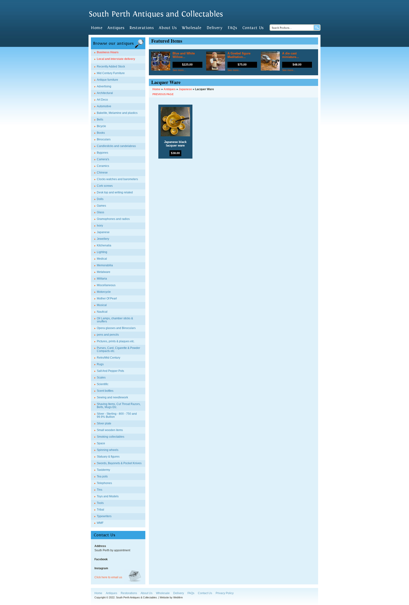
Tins (99, 489)
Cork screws (105, 185)
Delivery (215, 28)
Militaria (102, 278)
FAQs (232, 28)
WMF (100, 523)
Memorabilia (105, 265)
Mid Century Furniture (111, 73)
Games (101, 205)
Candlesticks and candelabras (116, 146)
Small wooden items (110, 430)
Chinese (102, 172)
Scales (101, 377)
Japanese (103, 232)
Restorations (141, 28)
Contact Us (253, 28)
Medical (102, 258)
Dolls (100, 199)
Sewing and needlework (112, 397)
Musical (102, 305)
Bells (100, 119)
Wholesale (191, 28)
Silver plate (104, 423)
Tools (100, 503)
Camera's (103, 159)
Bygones (102, 152)
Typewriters (104, 516)
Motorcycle (104, 292)
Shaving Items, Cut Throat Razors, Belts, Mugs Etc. (119, 405)
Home (96, 28)
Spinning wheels (107, 450)
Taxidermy (103, 470)
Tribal (100, 509)
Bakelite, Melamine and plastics (117, 113)
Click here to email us (108, 577)
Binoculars (104, 139)
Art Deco (102, 99)
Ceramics (103, 166)
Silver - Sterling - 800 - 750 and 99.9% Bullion (117, 415)
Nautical (102, 311)
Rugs (100, 364)
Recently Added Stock (111, 66)
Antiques (115, 28)
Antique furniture (107, 79)
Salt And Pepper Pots (110, 371)
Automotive (104, 106)
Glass (100, 212)
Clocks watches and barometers (117, 179)
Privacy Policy (225, 593)
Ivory (100, 225)
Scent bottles (105, 390)
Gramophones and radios (113, 219)
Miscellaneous (106, 285)
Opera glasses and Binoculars (116, 328)
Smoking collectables (110, 436)
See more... (179, 70)
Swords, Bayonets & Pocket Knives (119, 463)
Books (101, 132)
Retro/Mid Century (108, 357)
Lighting (102, 252)
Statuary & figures (108, 456)
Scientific (102, 384)
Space (101, 443)
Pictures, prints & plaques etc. (116, 341)
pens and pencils (108, 334)
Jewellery (103, 238)
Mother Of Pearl (107, 298)
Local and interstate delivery (116, 59)
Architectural (105, 93)
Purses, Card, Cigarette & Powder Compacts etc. (118, 349)
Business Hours (108, 52)
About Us (168, 28)
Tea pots (102, 476)
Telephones (104, 483)
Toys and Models (108, 496)
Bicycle (101, 126)
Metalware (103, 272)
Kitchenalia (104, 245)
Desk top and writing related (115, 192)
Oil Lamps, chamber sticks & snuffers (115, 320)
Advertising (104, 86)
